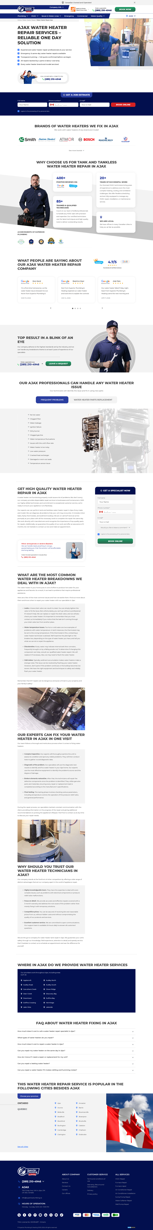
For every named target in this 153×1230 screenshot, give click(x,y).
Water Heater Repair (29, 20)
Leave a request (58, 363)
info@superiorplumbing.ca (32, 1198)
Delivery (90, 1190)
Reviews (65, 1182)
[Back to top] (147, 1217)
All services (122, 1174)
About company (71, 1174)
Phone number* (55, 101)
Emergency (69, 16)
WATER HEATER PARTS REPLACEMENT (93, 400)
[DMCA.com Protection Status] (131, 1227)
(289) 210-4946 (103, 10)
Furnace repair (120, 1186)
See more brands (75, 150)
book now (125, 9)
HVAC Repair (120, 1179)
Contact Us (66, 1186)
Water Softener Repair (123, 1201)
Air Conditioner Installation (125, 1193)
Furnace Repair (121, 1182)
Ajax (131, 16)
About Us (65, 1179)
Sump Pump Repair (122, 1197)
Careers (65, 1190)
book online (123, 105)
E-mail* (82, 101)
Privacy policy (92, 1194)
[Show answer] (133, 1031)
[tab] (72, 308)
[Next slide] (102, 308)
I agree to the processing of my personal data (34, 111)
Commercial (82, 16)
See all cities (23, 1147)
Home (20, 20)
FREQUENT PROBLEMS (52, 400)
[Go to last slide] (50, 308)
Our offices (66, 1193)
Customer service (97, 1174)
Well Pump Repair (122, 1204)
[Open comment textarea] (129, 527)
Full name (21, 101)
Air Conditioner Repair (123, 1190)
